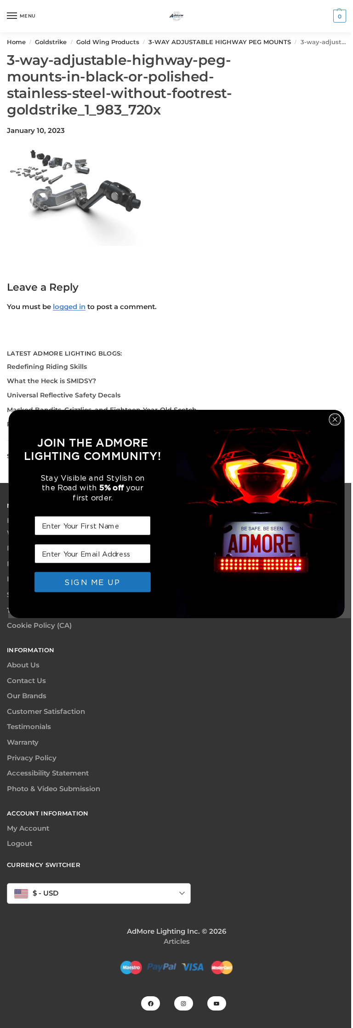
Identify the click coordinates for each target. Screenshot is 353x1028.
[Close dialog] (335, 419)
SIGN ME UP (92, 582)
